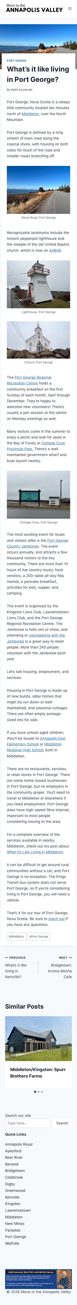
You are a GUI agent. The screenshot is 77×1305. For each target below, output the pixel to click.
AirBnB (55, 250)
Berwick (12, 1164)
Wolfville (12, 1243)
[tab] (35, 1092)
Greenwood (15, 1190)
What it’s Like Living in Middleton (35, 852)
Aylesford (13, 1151)
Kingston (12, 1204)
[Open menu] (70, 8)
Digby (10, 1184)
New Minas (14, 1223)
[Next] (64, 1052)
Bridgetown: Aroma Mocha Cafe (60, 967)
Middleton (30, 114)
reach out (56, 919)
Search (62, 1123)
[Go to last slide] (12, 1052)
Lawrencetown (18, 1210)
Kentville (12, 1197)
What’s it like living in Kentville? (16, 967)
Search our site (18, 1115)
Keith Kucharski (21, 89)
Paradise (12, 1230)
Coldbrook (14, 1177)
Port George (17, 60)
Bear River (14, 1157)
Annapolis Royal (19, 1144)
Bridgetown (15, 1170)
